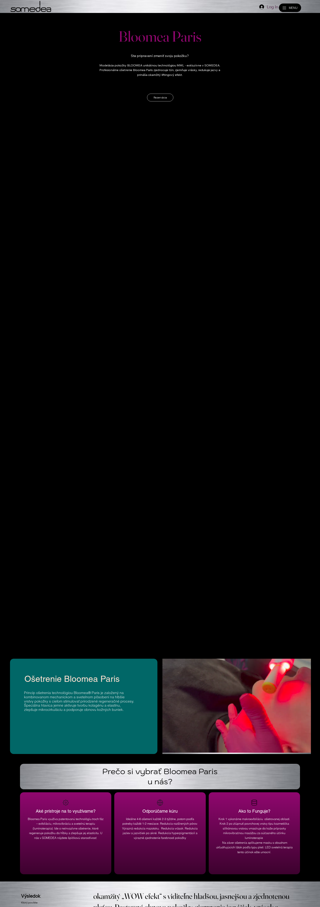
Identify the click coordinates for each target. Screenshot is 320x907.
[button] (304, 749)
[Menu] (284, 8)
